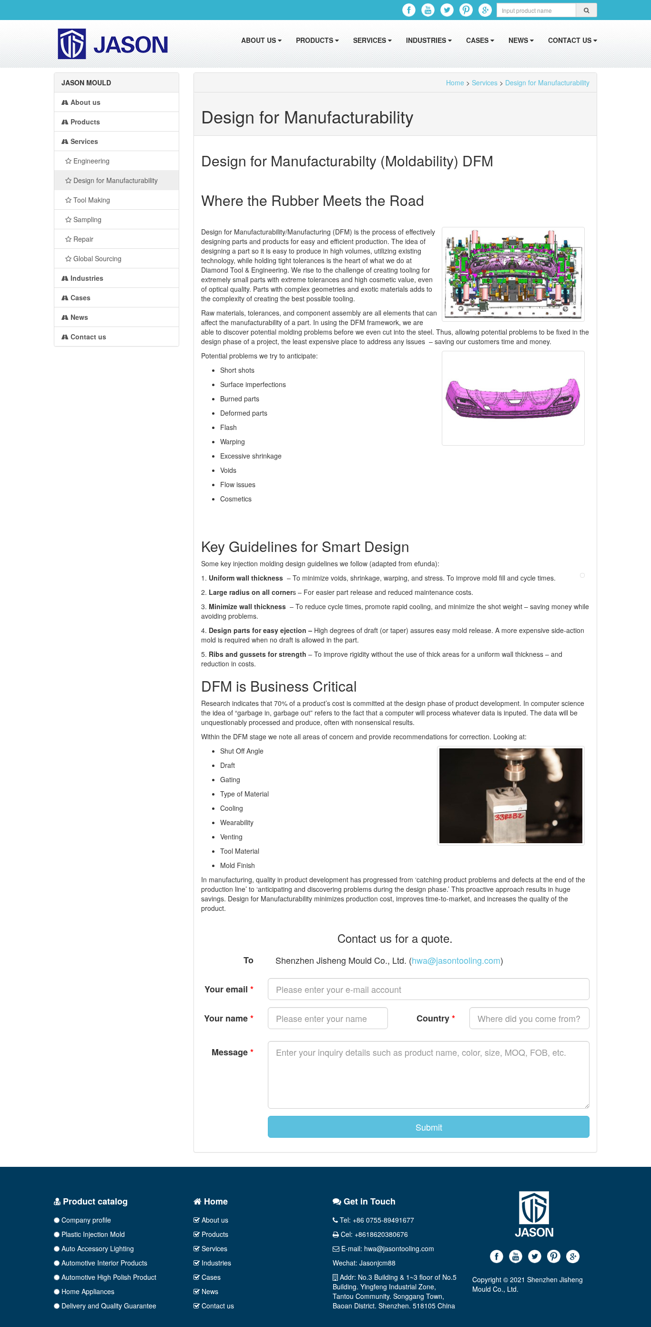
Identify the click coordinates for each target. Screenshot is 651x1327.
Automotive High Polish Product (108, 1277)
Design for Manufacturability (114, 180)
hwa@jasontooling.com (456, 960)
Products (315, 40)
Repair (82, 239)
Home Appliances (87, 1291)
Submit (429, 1127)
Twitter (447, 10)
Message (233, 1052)
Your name (229, 1018)
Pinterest (466, 10)
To (249, 960)
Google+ (485, 10)
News (519, 40)
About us (259, 40)
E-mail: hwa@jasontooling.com (386, 1248)
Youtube (428, 10)
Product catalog (94, 1201)
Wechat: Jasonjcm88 (364, 1262)
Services (370, 40)
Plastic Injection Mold (92, 1234)
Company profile (85, 1220)
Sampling (86, 219)
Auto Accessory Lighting (97, 1248)
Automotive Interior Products (103, 1262)
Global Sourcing (96, 258)
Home (455, 82)
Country (436, 1018)
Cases (478, 40)
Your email (229, 989)
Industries (427, 40)
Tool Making (90, 199)
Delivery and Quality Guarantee (108, 1305)
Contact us (570, 40)
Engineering (90, 160)
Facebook (409, 10)
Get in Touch (368, 1201)
